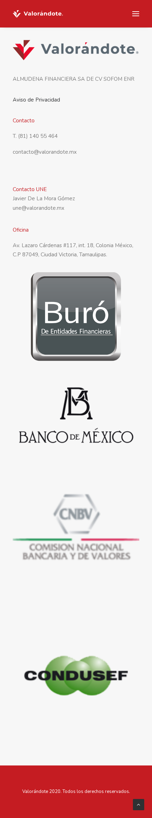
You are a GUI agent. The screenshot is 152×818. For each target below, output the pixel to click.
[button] (135, 14)
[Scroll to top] (138, 804)
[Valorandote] (38, 14)
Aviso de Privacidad (36, 99)
